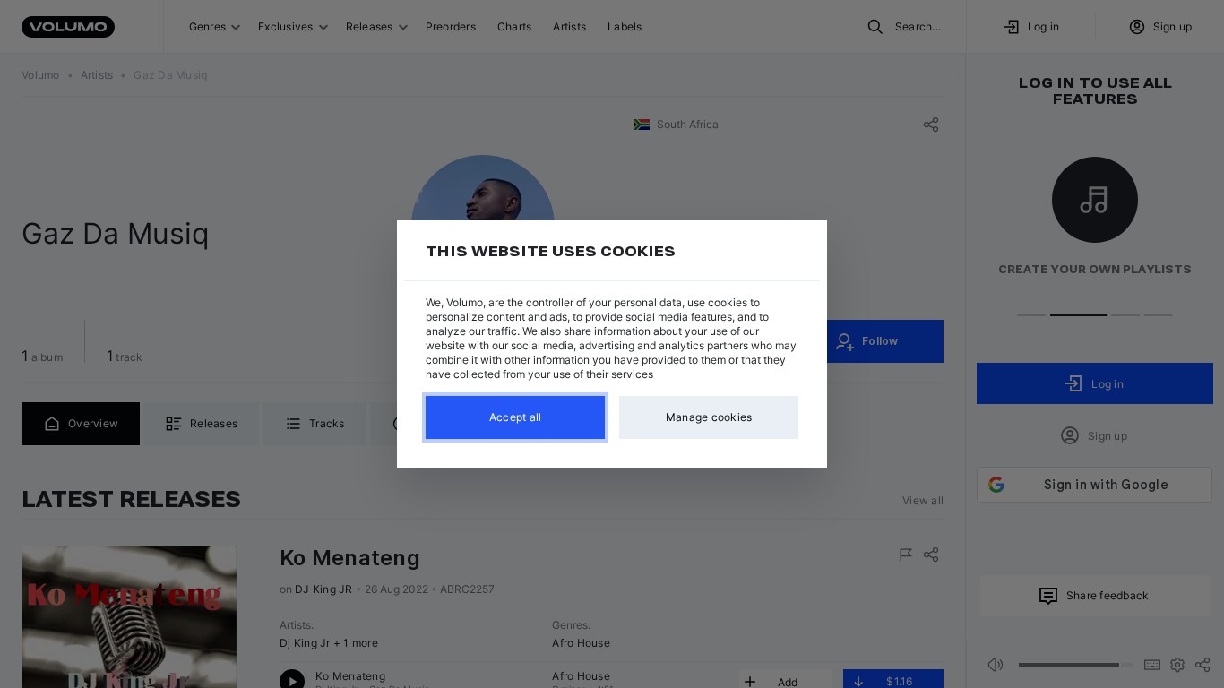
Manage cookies (709, 417)
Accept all (515, 417)
